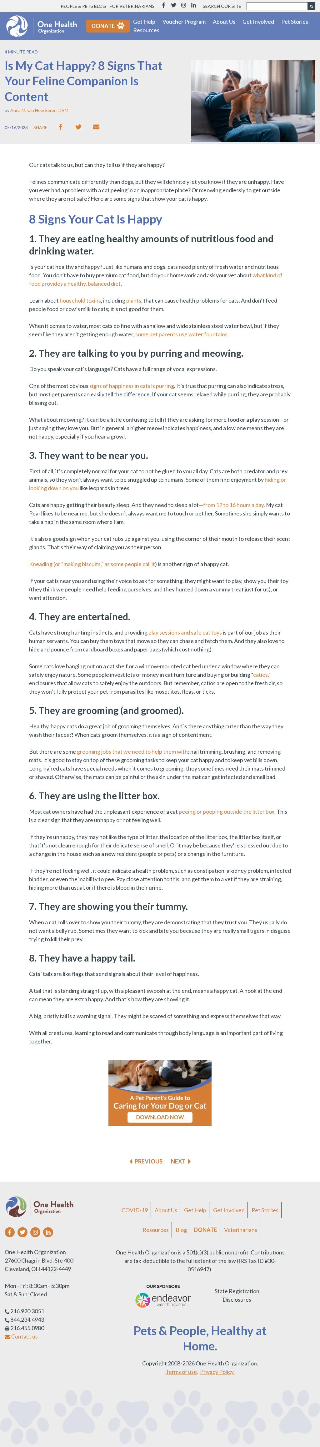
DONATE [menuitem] (205, 1229)
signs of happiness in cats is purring (131, 385)
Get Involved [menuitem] (229, 1210)
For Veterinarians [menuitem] (132, 6)
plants (133, 300)
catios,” (262, 674)
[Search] (311, 6)
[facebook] (62, 127)
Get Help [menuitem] (195, 1210)
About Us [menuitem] (166, 1210)
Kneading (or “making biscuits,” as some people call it (92, 563)
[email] (98, 127)
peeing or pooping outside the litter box (226, 811)
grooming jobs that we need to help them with (132, 751)
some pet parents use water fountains (181, 334)
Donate (103, 26)
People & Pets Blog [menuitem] (83, 6)
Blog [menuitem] (181, 1229)
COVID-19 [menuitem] (135, 1210)
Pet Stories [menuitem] (265, 1210)
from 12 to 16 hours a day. (234, 504)
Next (178, 1161)
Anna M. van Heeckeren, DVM (39, 110)
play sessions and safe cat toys (185, 632)
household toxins (80, 300)
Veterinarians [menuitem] (240, 1229)
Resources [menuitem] (155, 1229)
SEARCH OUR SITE (222, 6)
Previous (148, 1161)
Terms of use (181, 1371)
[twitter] (80, 127)
